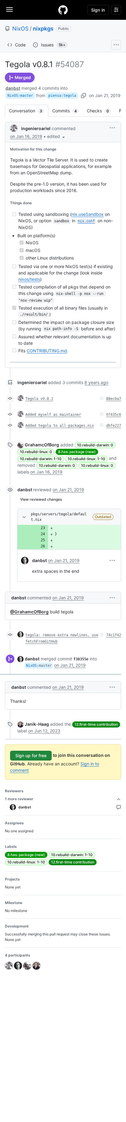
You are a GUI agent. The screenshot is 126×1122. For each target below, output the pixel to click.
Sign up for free (30, 755)
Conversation (28, 110)
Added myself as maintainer (53, 414)
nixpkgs (43, 28)
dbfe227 (113, 425)
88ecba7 (113, 399)
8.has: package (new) (77, 451)
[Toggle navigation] (9, 9)
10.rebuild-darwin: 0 (95, 445)
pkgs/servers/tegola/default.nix (59, 517)
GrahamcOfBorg (42, 444)
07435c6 (113, 414)
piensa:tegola (62, 95)
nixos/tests (29, 279)
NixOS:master (20, 95)
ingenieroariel (35, 128)
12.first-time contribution (96, 724)
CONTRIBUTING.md (47, 350)
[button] (56, 136)
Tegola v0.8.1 (39, 399)
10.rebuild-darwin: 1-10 (40, 458)
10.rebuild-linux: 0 (36, 451)
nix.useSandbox (88, 214)
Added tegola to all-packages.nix (59, 425)
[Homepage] (63, 10)
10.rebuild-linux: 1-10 (86, 458)
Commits (67, 110)
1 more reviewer (19, 799)
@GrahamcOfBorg (29, 611)
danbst (13, 88)
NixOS (20, 28)
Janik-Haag (37, 724)
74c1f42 (113, 635)
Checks (101, 110)
